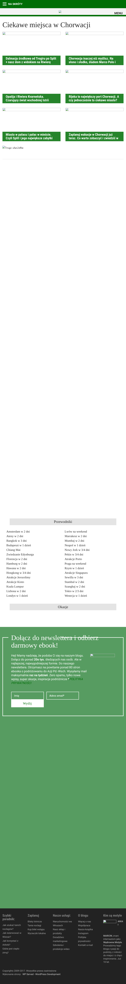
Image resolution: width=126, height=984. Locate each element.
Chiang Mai (13, 549)
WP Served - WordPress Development (41, 974)
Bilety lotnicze (35, 921)
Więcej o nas (84, 921)
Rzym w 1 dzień (74, 568)
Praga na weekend (75, 563)
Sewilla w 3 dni (74, 577)
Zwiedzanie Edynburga (20, 554)
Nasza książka (85, 929)
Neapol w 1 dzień (75, 545)
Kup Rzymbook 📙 (95, 3)
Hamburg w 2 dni (16, 563)
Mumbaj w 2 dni (74, 540)
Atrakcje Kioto (15, 582)
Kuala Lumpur (15, 586)
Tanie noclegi (34, 925)
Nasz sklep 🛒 (82, 3)
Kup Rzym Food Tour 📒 (88, 3)
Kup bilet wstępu (36, 929)
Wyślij (27, 703)
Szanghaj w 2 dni (75, 586)
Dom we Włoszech (101, 3)
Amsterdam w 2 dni (18, 531)
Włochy (108, 3)
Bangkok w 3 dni (16, 540)
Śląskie (114, 3)
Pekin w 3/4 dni (74, 554)
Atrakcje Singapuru (76, 572)
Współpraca (84, 925)
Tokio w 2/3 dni (74, 591)
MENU (119, 13)
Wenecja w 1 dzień (76, 595)
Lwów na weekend (76, 531)
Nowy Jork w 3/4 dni (77, 549)
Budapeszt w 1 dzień (18, 545)
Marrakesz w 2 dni (76, 536)
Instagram (83, 933)
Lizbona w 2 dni (16, 591)
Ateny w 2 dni (14, 536)
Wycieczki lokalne (37, 933)
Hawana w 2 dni (16, 568)
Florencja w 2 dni (16, 559)
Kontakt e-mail (85, 945)
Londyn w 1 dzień (17, 595)
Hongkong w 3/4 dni (18, 572)
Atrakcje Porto (73, 559)
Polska (121, 3)
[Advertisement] (31, 212)
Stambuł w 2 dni (74, 582)
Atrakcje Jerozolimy (18, 577)
